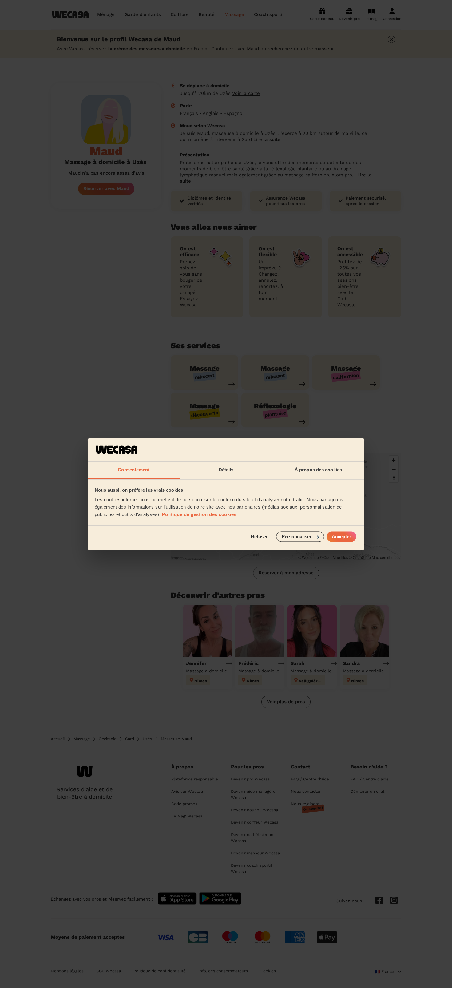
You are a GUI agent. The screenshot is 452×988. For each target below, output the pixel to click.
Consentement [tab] (133, 470)
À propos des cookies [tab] (318, 470)
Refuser (259, 536)
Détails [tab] (226, 470)
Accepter (341, 536)
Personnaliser (296, 536)
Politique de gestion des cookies (199, 514)
